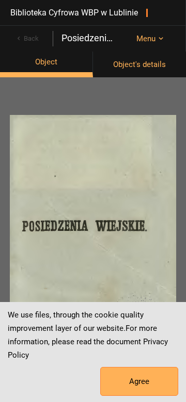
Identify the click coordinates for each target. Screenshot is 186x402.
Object (46, 61)
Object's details (139, 64)
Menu (146, 38)
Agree (139, 381)
